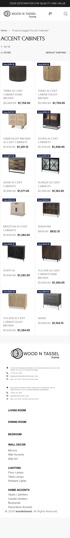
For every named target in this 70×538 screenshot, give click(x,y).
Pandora (44, 226)
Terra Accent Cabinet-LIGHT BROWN (47, 94)
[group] (18, 73)
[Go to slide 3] (9, 84)
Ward (42, 318)
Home (4, 30)
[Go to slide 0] (3, 84)
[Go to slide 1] (5, 84)
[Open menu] (50, 13)
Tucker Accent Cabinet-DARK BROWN (49, 274)
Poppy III (9, 270)
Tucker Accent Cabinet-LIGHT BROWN (14, 322)
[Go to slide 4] (11, 84)
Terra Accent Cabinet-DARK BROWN (13, 94)
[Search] (65, 13)
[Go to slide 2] (7, 84)
